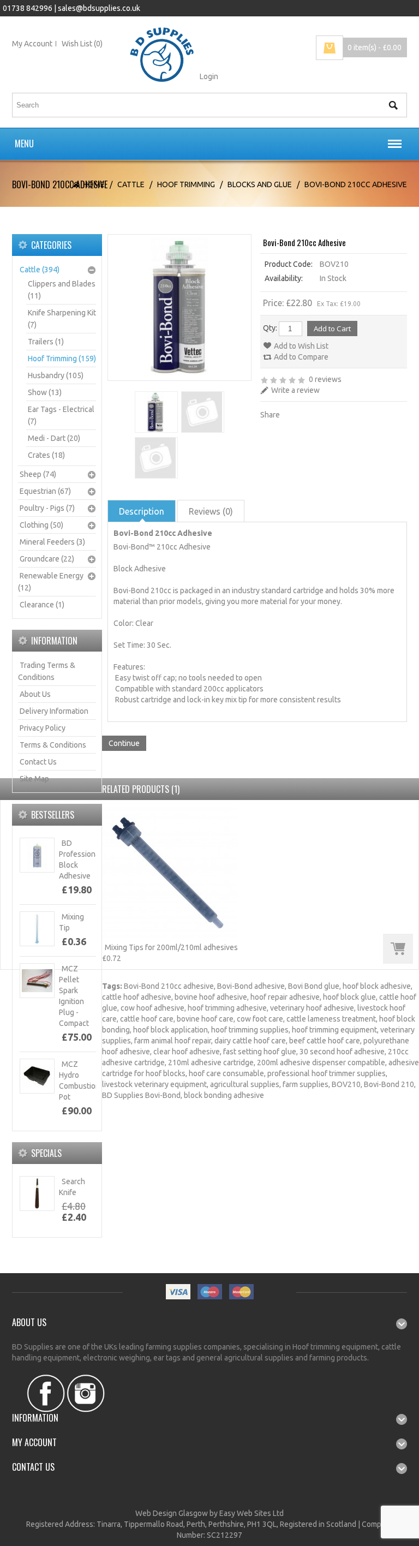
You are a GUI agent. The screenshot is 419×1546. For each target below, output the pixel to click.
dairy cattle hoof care (250, 1040)
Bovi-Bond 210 (389, 1084)
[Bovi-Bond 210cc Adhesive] (155, 412)
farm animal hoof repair (172, 1040)
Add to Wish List (301, 346)
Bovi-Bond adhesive (251, 986)
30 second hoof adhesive (342, 1051)
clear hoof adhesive (186, 1051)
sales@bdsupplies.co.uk (99, 8)
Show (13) (45, 392)
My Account (32, 43)
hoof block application (170, 1029)
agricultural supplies (244, 1084)
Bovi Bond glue (313, 986)
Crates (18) (46, 455)
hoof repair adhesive (285, 997)
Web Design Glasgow (171, 1513)
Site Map (34, 778)
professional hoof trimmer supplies (326, 1073)
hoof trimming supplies (250, 1029)
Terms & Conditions (53, 745)
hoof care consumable (226, 1073)
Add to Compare (301, 357)
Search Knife (72, 1187)
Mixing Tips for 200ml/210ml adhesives (171, 947)
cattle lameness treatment (331, 1018)
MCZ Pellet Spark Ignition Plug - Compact (74, 996)
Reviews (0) (211, 511)
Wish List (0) (82, 43)
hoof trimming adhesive (227, 1008)
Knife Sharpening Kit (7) (62, 318)
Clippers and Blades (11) (61, 289)
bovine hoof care (205, 1018)
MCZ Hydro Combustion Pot (79, 1080)
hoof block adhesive (377, 986)
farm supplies (305, 1084)
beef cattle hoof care (324, 1040)
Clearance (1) (42, 604)
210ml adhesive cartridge (211, 1062)
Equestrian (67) (45, 491)
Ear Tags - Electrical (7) (61, 415)
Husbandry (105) (55, 375)
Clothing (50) (41, 525)
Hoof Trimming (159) (62, 358)
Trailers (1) (46, 341)
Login (209, 76)
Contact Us (38, 761)
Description (141, 511)
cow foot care (260, 1018)
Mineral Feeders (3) (52, 542)
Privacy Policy (42, 728)
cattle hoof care (146, 1018)
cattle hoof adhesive (136, 997)
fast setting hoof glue (259, 1051)
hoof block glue (349, 997)
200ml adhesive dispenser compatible (321, 1062)
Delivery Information (54, 711)
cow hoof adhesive (152, 1008)
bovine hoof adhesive (211, 997)
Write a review (295, 390)
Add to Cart (398, 949)
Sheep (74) (38, 474)
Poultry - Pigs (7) (47, 508)
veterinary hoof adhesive (312, 1008)
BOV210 (346, 1084)
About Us (35, 694)
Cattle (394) (39, 269)
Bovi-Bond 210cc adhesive (169, 986)
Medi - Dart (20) (54, 438)
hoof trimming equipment (334, 1029)
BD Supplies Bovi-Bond (141, 1095)
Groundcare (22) (47, 558)
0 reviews (325, 379)
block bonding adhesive (224, 1095)
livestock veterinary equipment (154, 1084)
